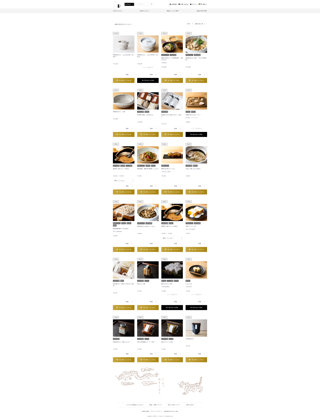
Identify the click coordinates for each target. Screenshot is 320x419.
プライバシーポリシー (156, 411)
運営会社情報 (145, 411)
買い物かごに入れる (125, 80)
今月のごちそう (117, 11)
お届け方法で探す (201, 11)
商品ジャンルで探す (173, 11)
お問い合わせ (190, 404)
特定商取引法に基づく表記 (171, 411)
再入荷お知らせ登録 (148, 80)
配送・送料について (156, 404)
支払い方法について (174, 404)
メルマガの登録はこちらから (134, 404)
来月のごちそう (144, 11)
